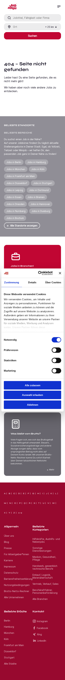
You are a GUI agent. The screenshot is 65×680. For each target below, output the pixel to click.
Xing (39, 634)
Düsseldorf (10, 651)
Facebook (42, 628)
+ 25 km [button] (49, 26)
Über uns (9, 535)
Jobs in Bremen (36, 197)
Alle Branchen (40, 599)
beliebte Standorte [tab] (19, 125)
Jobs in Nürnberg (16, 211)
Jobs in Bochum (15, 218)
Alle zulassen (32, 385)
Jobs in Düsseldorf (16, 183)
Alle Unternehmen (14, 597)
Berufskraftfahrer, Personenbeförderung (45, 591)
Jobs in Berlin (13, 162)
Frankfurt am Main (14, 645)
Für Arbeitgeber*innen (16, 554)
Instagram (42, 621)
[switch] (56, 350)
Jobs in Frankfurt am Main (20, 176)
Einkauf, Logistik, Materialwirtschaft (42, 576)
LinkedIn (41, 640)
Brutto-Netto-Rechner (16, 591)
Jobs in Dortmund (39, 190)
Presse (8, 548)
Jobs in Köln (37, 169)
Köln (6, 639)
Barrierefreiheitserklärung (18, 578)
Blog (6, 542)
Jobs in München (15, 169)
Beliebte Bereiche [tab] (18, 132)
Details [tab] (32, 282)
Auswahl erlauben (32, 395)
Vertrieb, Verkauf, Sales (45, 583)
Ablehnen (32, 404)
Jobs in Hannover (40, 204)
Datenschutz (11, 572)
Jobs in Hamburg (36, 162)
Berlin (7, 620)
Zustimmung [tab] (11, 282)
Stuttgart (9, 657)
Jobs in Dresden (15, 204)
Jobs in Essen (14, 197)
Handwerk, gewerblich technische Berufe (44, 567)
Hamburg (9, 626)
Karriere (8, 560)
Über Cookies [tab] (53, 282)
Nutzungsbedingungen (17, 585)
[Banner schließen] (60, 273)
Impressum (10, 566)
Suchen (32, 35)
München (9, 632)
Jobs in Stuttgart (42, 183)
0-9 (20, 513)
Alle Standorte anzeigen (23, 225)
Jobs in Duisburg (41, 211)
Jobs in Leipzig (14, 190)
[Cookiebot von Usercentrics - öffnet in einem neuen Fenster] (39, 273)
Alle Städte (10, 663)
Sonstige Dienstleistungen (41, 549)
